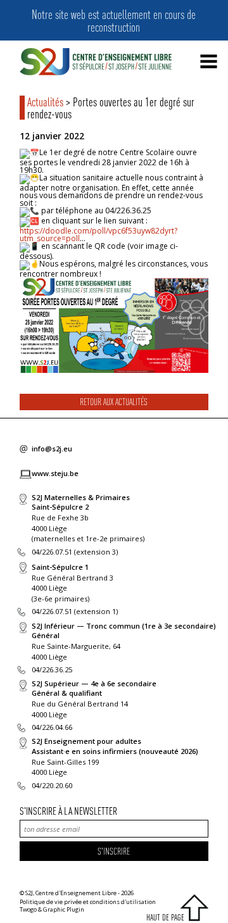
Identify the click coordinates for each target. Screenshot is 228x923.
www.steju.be (55, 473)
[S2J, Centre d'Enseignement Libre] (96, 62)
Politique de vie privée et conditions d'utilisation (88, 902)
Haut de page (165, 917)
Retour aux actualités (114, 401)
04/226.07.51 (52, 551)
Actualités (45, 101)
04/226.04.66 (52, 727)
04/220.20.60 (52, 785)
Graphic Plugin (63, 909)
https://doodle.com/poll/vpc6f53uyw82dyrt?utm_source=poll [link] (98, 234)
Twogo (28, 909)
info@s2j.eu (52, 448)
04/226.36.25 (52, 669)
